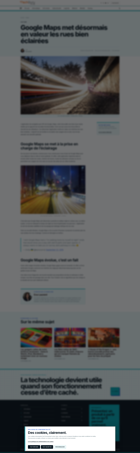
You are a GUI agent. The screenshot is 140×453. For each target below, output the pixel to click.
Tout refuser (34, 447)
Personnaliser (60, 447)
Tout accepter (47, 447)
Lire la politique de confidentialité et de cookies (40, 441)
